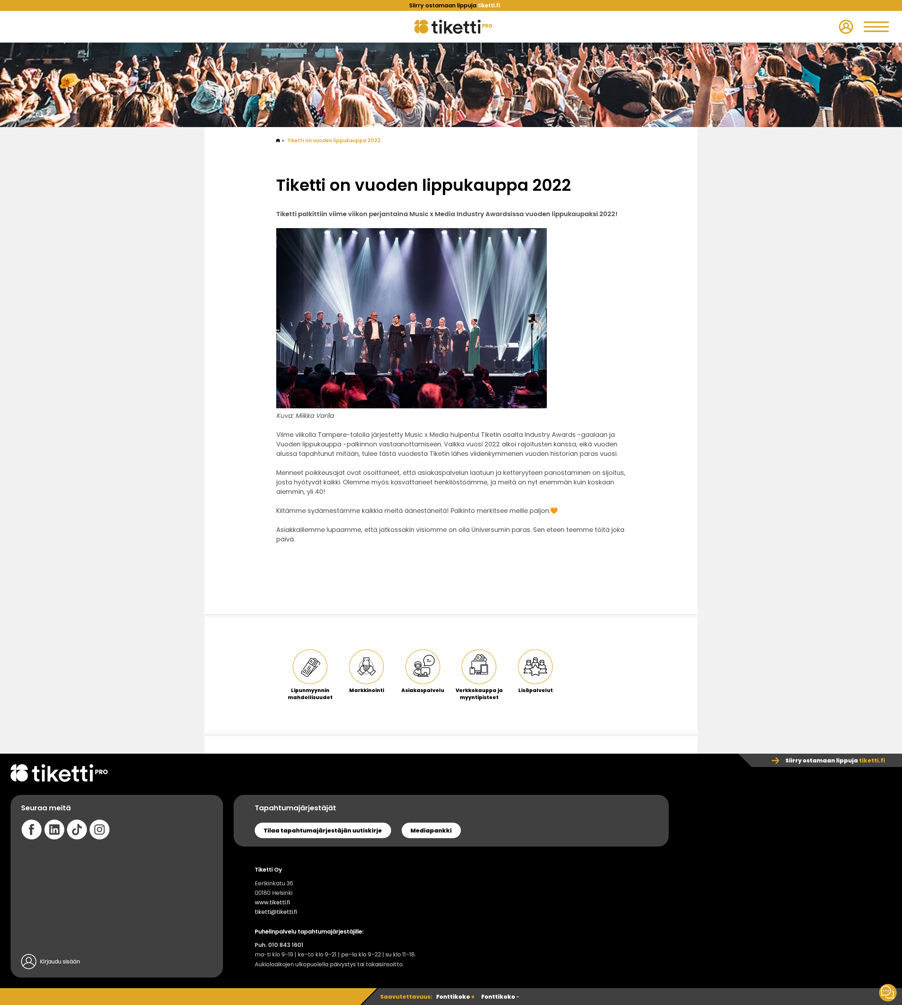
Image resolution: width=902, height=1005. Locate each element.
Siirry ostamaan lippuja (835, 760)
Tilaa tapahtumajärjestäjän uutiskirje (323, 831)
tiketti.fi (489, 5)
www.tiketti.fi (272, 902)
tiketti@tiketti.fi (276, 912)
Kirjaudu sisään (60, 961)
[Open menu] (876, 26)
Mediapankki (431, 831)
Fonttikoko (455, 997)
